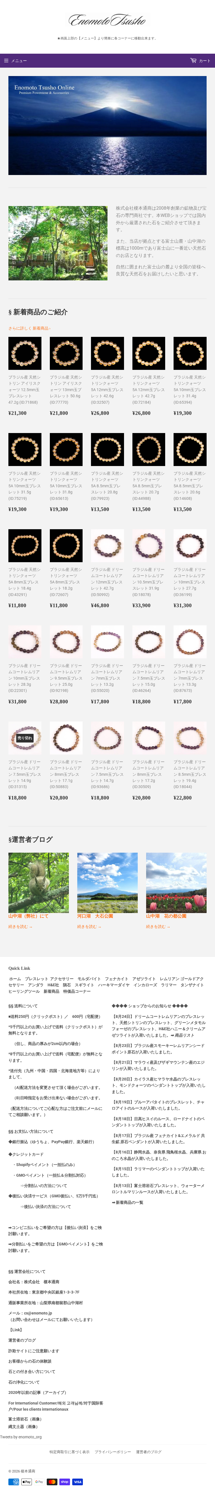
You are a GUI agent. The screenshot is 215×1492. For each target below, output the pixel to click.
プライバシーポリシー (113, 1452)
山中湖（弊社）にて (28, 916)
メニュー (19, 60)
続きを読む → (20, 926)
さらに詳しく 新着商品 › (29, 328)
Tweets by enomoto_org (21, 1437)
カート (204, 60)
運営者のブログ (149, 1452)
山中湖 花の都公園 (166, 916)
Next (203, 125)
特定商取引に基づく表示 (70, 1452)
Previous (11, 125)
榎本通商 (28, 1471)
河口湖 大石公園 (95, 916)
